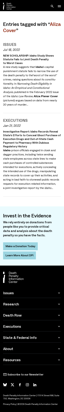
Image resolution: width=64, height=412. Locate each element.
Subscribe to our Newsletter (25, 374)
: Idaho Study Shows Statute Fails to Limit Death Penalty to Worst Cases (28, 59)
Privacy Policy (9, 404)
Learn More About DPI (19, 255)
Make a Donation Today (20, 246)
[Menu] (59, 6)
